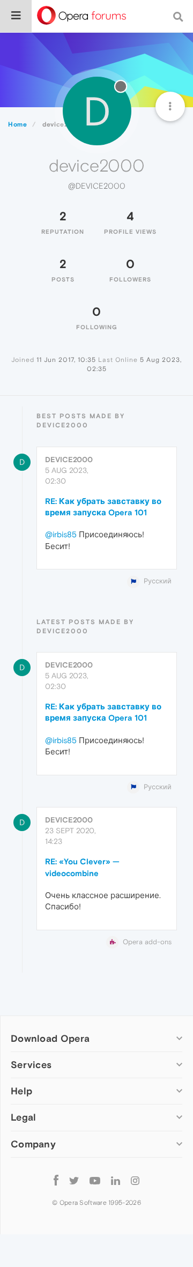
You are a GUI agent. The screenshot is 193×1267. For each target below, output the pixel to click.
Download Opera (50, 1038)
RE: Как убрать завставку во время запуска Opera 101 (103, 507)
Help (21, 1090)
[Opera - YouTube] (95, 1180)
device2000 (69, 459)
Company (33, 1144)
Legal (23, 1117)
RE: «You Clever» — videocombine (82, 867)
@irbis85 (61, 534)
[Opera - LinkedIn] (115, 1180)
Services (31, 1064)
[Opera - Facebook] (56, 1180)
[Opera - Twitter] (74, 1180)
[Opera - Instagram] (135, 1180)
